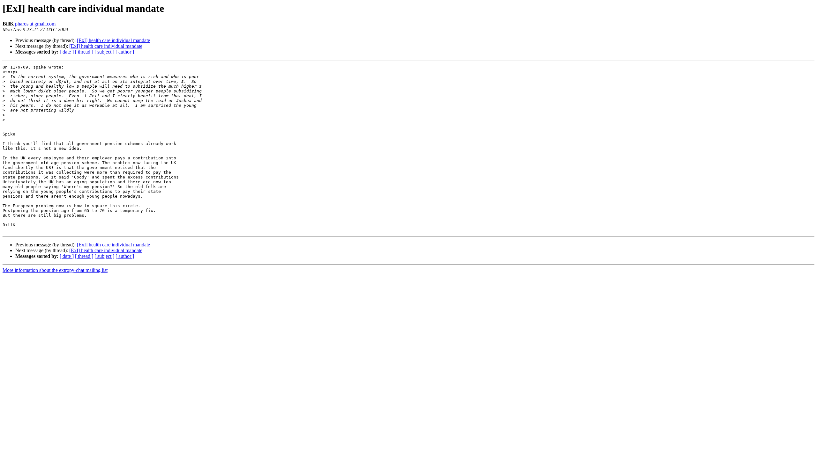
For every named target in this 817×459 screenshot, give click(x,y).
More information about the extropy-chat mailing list (55, 270)
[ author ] (125, 52)
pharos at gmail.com (35, 23)
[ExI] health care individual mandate (113, 40)
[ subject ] (104, 52)
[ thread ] (84, 52)
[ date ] (67, 52)
